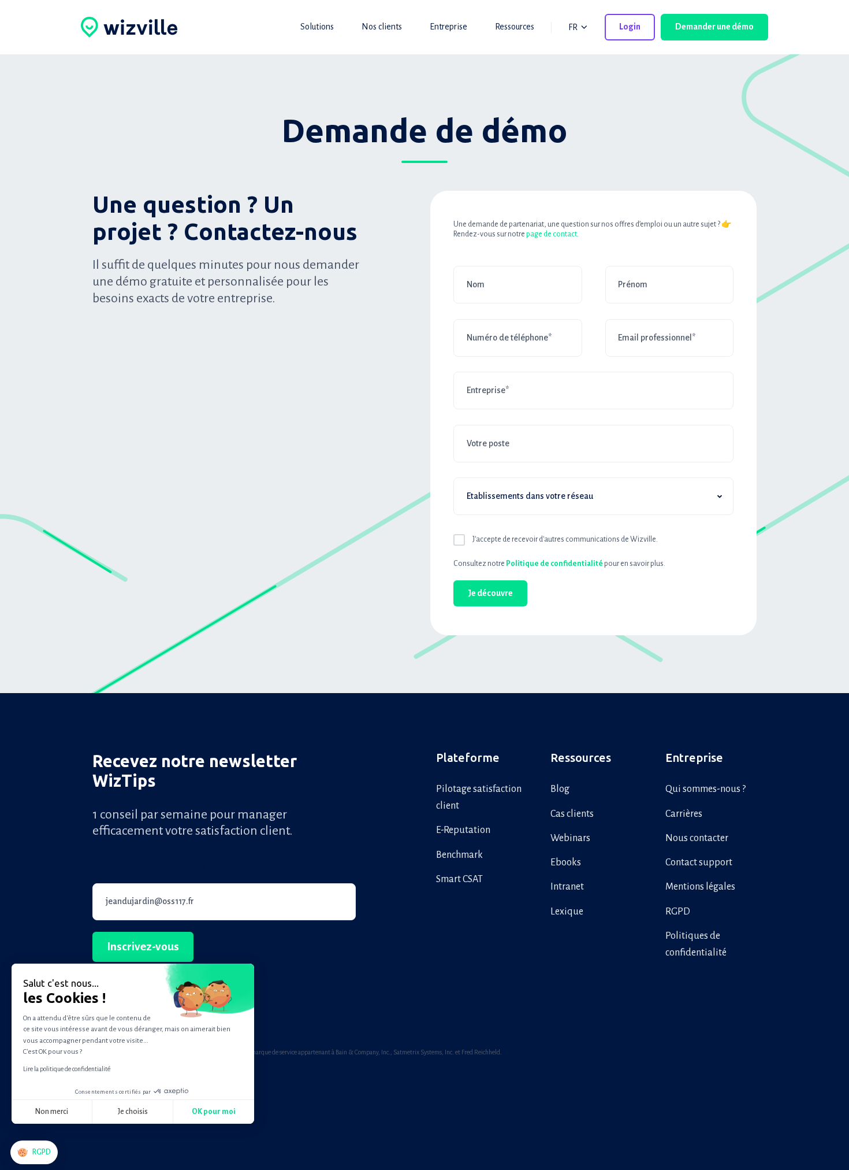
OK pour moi (214, 1112)
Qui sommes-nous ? (705, 789)
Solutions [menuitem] (317, 26)
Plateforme (468, 757)
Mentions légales (700, 887)
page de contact (551, 234)
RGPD (677, 911)
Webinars (570, 838)
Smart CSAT (459, 879)
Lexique (566, 911)
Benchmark (459, 855)
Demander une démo (714, 26)
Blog (559, 789)
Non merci (51, 1112)
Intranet (567, 887)
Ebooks (565, 862)
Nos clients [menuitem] (382, 26)
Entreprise (694, 757)
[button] (34, 1153)
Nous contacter (696, 838)
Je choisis (133, 1112)
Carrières (683, 814)
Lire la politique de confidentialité (66, 1068)
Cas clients (572, 814)
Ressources (580, 757)
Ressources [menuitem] (514, 26)
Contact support (698, 862)
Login (630, 26)
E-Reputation (463, 830)
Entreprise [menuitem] (448, 26)
